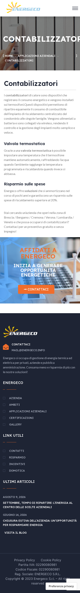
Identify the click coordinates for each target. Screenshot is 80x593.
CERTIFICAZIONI (21, 418)
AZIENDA (15, 398)
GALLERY (15, 424)
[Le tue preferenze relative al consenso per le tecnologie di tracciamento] (61, 586)
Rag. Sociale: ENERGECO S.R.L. (38, 574)
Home (9, 56)
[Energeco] (23, 7)
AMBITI (14, 404)
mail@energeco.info (28, 350)
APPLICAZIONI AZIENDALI (36, 56)
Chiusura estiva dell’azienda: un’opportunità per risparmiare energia (40, 523)
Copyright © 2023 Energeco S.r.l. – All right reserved (37, 581)
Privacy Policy (24, 560)
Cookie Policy (51, 560)
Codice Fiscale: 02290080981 (38, 569)
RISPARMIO (17, 457)
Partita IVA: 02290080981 (37, 565)
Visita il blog (15, 532)
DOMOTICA (17, 470)
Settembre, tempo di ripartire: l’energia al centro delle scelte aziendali (38, 505)
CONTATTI (16, 451)
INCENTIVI (17, 464)
